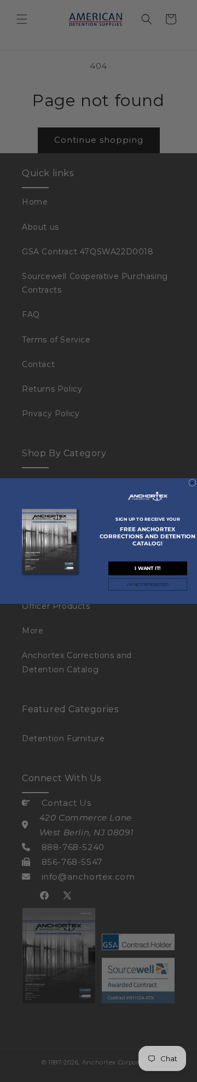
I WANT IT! (147, 568)
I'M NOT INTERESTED (147, 584)
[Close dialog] (192, 483)
